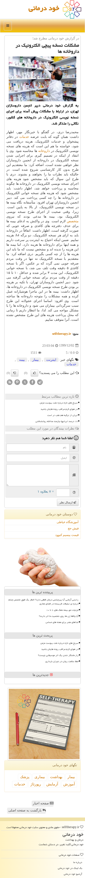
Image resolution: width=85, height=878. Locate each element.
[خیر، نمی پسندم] (14, 373)
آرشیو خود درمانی (73, 873)
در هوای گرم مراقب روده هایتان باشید (59, 409)
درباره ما (77, 862)
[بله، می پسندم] (34, 373)
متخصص (73, 221)
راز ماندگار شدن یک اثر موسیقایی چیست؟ (58, 655)
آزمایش (52, 784)
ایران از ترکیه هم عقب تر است (62, 415)
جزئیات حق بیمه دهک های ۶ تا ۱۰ (62, 610)
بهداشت (56, 777)
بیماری (39, 777)
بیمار (35, 360)
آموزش (69, 784)
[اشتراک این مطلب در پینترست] (17, 382)
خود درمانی (44, 8)
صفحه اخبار (41, 803)
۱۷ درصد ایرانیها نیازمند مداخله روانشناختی (56, 421)
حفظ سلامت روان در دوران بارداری (61, 661)
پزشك (24, 777)
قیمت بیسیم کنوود (67, 535)
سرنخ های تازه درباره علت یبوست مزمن (59, 402)
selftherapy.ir (61, 333)
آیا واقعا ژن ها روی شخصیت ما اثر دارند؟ (58, 616)
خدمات (24, 137)
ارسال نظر (66, 502)
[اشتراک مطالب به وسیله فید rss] (9, 382)
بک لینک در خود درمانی (70, 868)
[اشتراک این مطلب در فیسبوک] (32, 382)
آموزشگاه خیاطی (68, 522)
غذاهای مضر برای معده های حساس (62, 622)
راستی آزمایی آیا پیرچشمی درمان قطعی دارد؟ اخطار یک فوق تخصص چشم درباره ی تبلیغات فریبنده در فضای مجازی (43, 601)
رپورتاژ (35, 784)
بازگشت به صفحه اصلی (25, 810)
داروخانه (44, 151)
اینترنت (51, 360)
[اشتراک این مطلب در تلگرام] (40, 382)
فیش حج (73, 528)
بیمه (22, 360)
